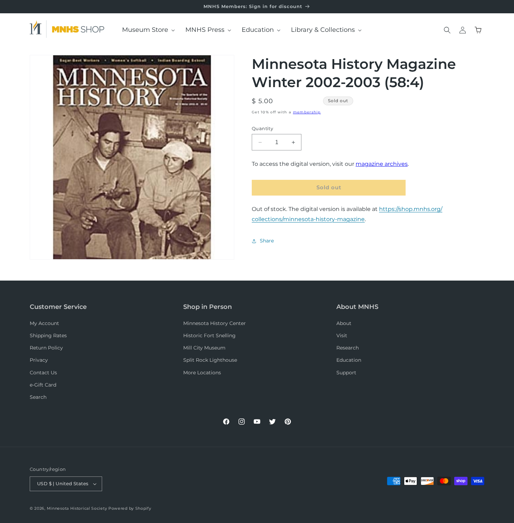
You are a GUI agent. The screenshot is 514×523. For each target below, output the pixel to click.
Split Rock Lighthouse (210, 360)
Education (348, 360)
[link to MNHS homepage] (38, 29)
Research (347, 348)
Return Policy (46, 348)
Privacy (39, 360)
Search (38, 397)
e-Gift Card (43, 385)
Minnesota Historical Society (77, 508)
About (343, 323)
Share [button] (267, 241)
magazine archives (382, 164)
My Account (44, 323)
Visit (341, 335)
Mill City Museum (204, 348)
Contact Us (43, 372)
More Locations (202, 372)
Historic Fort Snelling (209, 335)
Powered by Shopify (129, 508)
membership (307, 112)
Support (346, 372)
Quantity (262, 128)
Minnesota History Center (214, 323)
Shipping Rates (48, 335)
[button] (146, 30)
